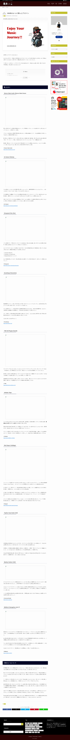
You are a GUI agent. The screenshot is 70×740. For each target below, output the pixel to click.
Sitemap (30, 736)
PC (31, 723)
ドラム (38, 728)
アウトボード (35, 723)
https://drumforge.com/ (8, 323)
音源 (38, 732)
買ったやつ (11, 73)
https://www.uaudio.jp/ (8, 599)
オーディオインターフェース (30, 726)
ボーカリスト (41, 730)
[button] (7, 709)
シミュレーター (28, 728)
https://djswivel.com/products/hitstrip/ (11, 205)
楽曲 (36, 732)
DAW (28, 723)
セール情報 (33, 728)
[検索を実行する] (22, 724)
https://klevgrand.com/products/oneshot (11, 265)
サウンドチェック (39, 726)
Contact (39, 736)
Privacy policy (35, 736)
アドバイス (40, 723)
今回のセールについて (13, 75)
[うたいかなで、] (8, 3)
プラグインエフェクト (29, 730)
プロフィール (59, 36)
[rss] (65, 0)
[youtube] (64, 0)
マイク (27, 732)
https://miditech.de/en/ (8, 653)
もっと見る (25, 77)
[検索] (66, 0)
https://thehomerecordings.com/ (10, 385)
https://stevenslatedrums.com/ (9, 149)
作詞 (33, 732)
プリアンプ (36, 730)
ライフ (30, 732)
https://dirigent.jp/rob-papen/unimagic (11, 505)
